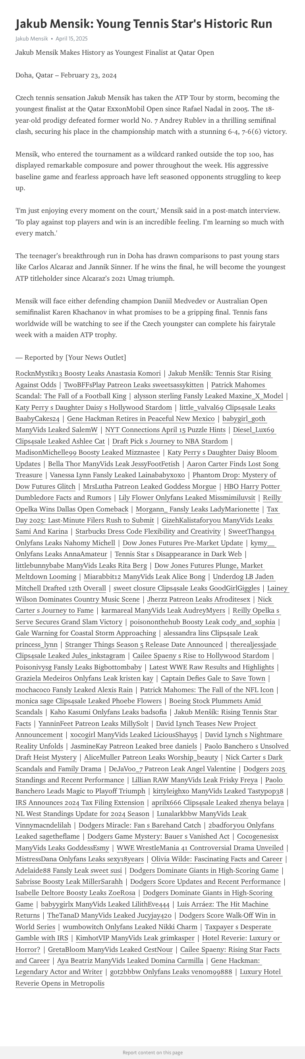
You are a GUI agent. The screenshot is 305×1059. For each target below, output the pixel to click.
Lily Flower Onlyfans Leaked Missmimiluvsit (187, 497)
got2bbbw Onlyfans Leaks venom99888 (171, 971)
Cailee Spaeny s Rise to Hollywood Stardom (201, 655)
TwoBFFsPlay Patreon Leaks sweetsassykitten (134, 384)
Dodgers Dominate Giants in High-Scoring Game (204, 870)
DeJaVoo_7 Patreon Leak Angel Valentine (172, 768)
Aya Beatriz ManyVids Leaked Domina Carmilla (130, 960)
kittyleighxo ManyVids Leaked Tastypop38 (218, 791)
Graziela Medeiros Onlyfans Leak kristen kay (84, 678)
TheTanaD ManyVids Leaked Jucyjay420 (109, 915)
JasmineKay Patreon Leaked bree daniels (134, 746)
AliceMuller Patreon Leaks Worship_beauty (151, 757)
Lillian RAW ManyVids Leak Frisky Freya (195, 779)
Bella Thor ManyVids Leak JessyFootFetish (114, 463)
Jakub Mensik (31, 38)
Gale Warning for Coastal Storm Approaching (85, 633)
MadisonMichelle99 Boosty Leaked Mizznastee (87, 452)
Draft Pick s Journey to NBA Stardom (170, 441)
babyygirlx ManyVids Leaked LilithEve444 (105, 904)
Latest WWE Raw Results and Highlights (211, 667)
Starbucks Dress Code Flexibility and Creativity (148, 531)
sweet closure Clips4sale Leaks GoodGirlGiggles (187, 588)
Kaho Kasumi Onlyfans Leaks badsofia (108, 712)
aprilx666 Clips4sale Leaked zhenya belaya (218, 802)
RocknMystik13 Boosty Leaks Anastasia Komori (88, 373)
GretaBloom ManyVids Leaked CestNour (110, 949)
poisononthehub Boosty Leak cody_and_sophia (202, 621)
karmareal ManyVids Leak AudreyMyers (163, 610)
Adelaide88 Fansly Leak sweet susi (68, 870)
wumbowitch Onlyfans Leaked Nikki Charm (130, 926)
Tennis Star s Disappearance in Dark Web (178, 554)
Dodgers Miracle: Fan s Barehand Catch (140, 825)
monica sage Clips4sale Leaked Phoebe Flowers (88, 700)
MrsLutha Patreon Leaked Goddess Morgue (149, 486)
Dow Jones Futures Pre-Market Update (183, 542)
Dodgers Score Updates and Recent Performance (205, 881)
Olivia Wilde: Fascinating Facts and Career (216, 859)
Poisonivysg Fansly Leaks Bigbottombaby (78, 667)
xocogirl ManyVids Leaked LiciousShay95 (133, 734)
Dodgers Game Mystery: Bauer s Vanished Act (158, 836)
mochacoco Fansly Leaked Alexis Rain (74, 689)
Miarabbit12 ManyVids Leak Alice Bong (144, 576)
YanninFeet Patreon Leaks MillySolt (94, 723)
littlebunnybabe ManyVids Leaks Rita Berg (81, 565)
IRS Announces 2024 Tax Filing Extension (79, 802)
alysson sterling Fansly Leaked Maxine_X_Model (208, 396)
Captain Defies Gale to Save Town (213, 678)
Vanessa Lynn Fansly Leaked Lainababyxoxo (117, 475)
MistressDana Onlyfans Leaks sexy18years (79, 859)
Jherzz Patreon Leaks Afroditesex (198, 599)
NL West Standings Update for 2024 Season (82, 813)
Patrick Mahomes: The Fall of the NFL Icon (207, 689)
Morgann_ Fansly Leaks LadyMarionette (197, 509)
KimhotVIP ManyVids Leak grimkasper (135, 938)
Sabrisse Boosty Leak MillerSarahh (69, 881)
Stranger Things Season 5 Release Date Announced (144, 644)
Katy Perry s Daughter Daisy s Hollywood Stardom (93, 407)
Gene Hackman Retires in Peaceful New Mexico (141, 418)
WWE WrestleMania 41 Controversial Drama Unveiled (200, 847)
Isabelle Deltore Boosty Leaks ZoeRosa (75, 892)
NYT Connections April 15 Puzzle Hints (165, 429)
